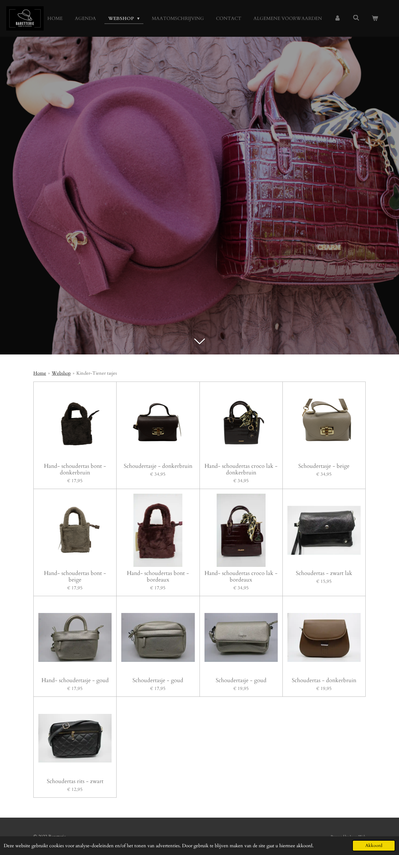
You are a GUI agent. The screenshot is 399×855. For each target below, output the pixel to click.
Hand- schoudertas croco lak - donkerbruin (240, 469)
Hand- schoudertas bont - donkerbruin (75, 469)
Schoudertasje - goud (157, 680)
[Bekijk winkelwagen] (375, 18)
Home (39, 373)
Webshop (61, 373)
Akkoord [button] (373, 845)
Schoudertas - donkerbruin (324, 680)
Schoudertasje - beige (323, 466)
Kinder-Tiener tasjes (96, 373)
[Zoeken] (356, 18)
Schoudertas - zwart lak (324, 573)
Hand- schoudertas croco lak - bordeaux (240, 576)
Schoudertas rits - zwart (75, 781)
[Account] (337, 18)
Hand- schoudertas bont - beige (75, 576)
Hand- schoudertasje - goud (75, 680)
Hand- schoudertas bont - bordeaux (158, 576)
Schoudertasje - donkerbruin (158, 466)
